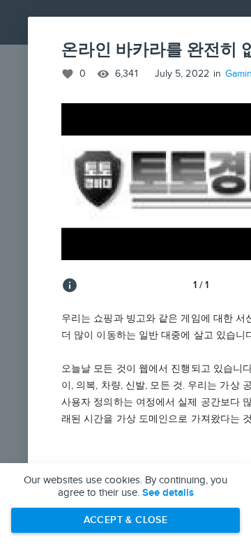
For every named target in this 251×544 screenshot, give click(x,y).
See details (168, 493)
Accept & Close (126, 520)
